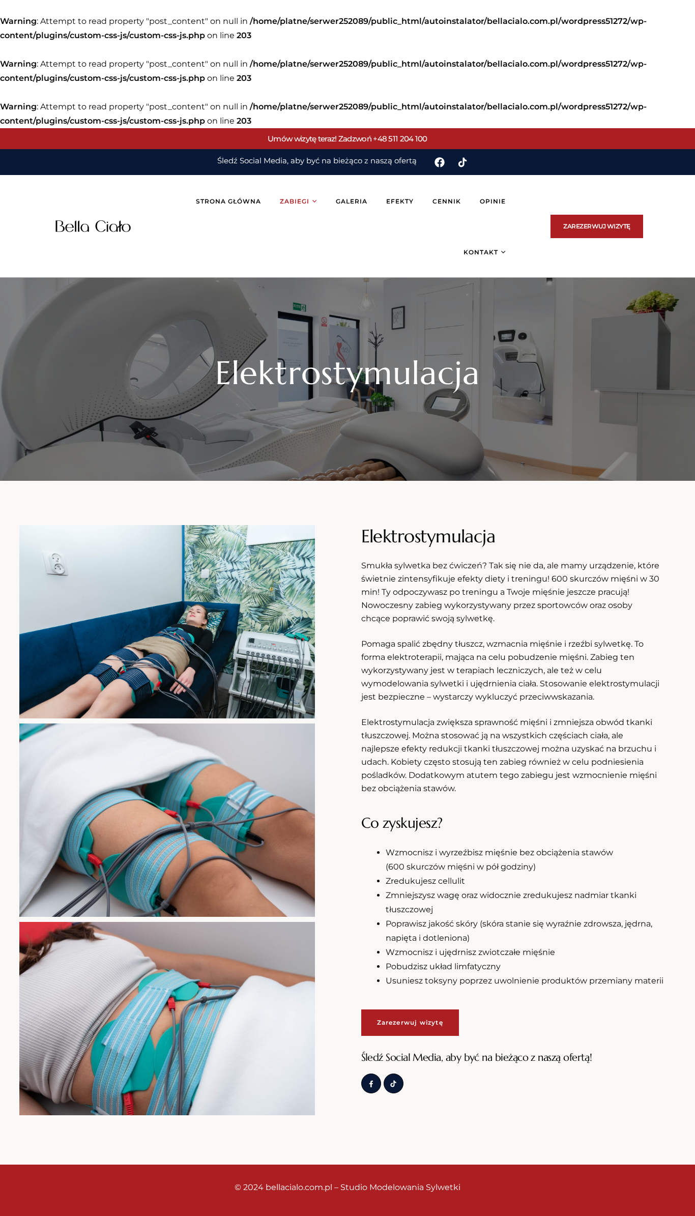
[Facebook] (439, 162)
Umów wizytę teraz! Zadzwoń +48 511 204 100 (347, 138)
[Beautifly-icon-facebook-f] (371, 1083)
